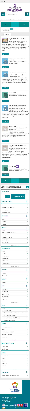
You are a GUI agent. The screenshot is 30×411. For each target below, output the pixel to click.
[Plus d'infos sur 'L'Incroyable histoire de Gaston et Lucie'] (5, 74)
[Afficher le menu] (2, 1)
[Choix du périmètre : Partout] (3, 14)
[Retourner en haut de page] (27, 187)
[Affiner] (15, 24)
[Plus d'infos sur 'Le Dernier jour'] (5, 95)
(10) (14, 302)
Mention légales (5, 407)
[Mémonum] (3, 409)
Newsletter (11, 406)
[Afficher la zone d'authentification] (5, 1)
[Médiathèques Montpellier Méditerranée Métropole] (15, 8)
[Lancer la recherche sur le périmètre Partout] (27, 14)
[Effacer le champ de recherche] (23, 14)
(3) (14, 245)
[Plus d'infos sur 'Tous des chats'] (5, 168)
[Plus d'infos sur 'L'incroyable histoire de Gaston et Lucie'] (5, 40)
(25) (14, 266)
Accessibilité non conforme (17, 407)
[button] (29, 1)
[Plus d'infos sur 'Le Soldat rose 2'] (5, 128)
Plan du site (4, 406)
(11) (14, 369)
